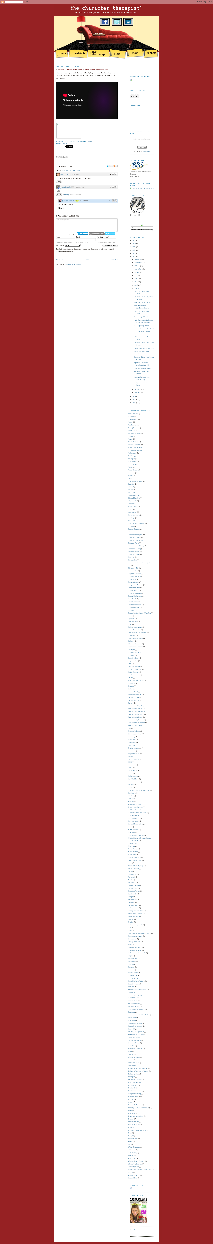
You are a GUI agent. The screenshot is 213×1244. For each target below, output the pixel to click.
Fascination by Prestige (136, 720)
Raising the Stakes (134, 942)
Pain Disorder (132, 894)
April (136, 285)
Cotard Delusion (133, 602)
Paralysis (131, 897)
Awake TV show (133, 470)
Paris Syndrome (133, 908)
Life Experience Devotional (137, 813)
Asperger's (131, 459)
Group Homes (132, 770)
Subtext (130, 1054)
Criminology (132, 610)
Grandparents (132, 765)
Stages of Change (134, 1037)
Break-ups (131, 518)
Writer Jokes (68, 143)
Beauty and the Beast (135, 481)
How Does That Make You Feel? (139, 790)
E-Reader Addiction (134, 669)
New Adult (131, 877)
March (136, 288)
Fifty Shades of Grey (135, 734)
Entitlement (132, 683)
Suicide (130, 1060)
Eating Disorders (133, 672)
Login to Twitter (110, 233)
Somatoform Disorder (135, 1026)
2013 (134, 253)
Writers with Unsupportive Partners (139, 1169)
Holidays (131, 785)
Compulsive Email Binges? (143, 368)
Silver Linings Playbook (136, 1009)
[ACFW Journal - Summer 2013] (131, 1189)
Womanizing (132, 1153)
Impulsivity (132, 793)
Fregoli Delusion (133, 753)
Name (58, 237)
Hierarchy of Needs (134, 782)
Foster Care (132, 745)
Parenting (131, 902)
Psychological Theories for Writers (139, 933)
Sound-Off (131, 1029)
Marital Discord (133, 830)
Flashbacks (131, 740)
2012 (134, 256)
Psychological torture (135, 936)
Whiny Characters (134, 1147)
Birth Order (132, 492)
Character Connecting (135, 540)
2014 (134, 250)
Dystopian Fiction (134, 666)
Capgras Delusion (134, 529)
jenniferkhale (66, 187)
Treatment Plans (133, 1122)
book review (132, 512)
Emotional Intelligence (135, 680)
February (137, 389)
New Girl (131, 880)
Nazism (130, 871)
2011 (134, 396)
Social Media (132, 1018)
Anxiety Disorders (134, 444)
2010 (134, 399)
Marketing (131, 832)
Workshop (131, 1155)
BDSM (130, 478)
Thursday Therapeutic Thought (138, 1108)
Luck (130, 827)
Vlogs (130, 1144)
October (137, 266)
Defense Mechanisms (135, 627)
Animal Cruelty (133, 442)
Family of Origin (133, 697)
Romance (131, 967)
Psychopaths (132, 939)
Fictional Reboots (134, 731)
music (130, 863)
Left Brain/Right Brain (135, 810)
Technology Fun (133, 1074)
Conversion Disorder (135, 593)
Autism (130, 467)
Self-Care (131, 987)
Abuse (130, 422)
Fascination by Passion (135, 714)
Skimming (131, 1012)
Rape (130, 944)
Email (78, 237)
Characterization (133, 554)
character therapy (134, 551)
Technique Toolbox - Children (138, 1071)
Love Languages (133, 821)
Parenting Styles (133, 905)
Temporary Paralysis (135, 1079)
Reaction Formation (134, 947)
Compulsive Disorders (135, 585)
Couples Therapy (134, 607)
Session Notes (132, 1001)
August (137, 272)
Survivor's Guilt (133, 1063)
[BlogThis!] (59, 157)
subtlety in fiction (134, 1057)
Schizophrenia (133, 978)
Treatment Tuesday (134, 1124)
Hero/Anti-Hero (133, 779)
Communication (133, 582)
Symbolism (132, 1065)
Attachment (132, 464)
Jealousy (131, 801)
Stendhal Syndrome (134, 1040)
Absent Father (132, 419)
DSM (130, 663)
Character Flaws (133, 543)
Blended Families (134, 498)
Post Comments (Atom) (72, 264)
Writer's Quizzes (133, 1167)
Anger (130, 439)
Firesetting (131, 737)
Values (130, 1141)
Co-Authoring (132, 571)
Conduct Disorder (134, 588)
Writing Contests (133, 1175)
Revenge (131, 964)
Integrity (131, 798)
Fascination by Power (135, 717)
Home (87, 260)
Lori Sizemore (65, 174)
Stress (130, 1051)
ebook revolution (134, 675)
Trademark (131, 1113)
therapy (130, 1102)
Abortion (131, 416)
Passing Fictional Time (135, 911)
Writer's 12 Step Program (136, 1161)
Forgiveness (132, 742)
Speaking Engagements (136, 1032)
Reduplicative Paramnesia (136, 953)
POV (129, 928)
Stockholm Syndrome (135, 1049)
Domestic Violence (134, 652)
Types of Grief (132, 1139)
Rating (68, 170)
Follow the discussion (115, 166)
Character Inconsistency (136, 546)
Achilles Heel (132, 425)
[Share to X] (62, 157)
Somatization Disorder (135, 1023)
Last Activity (76, 170)
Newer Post (59, 260)
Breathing (131, 520)
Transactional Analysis (135, 1116)
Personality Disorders (135, 913)
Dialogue (131, 641)
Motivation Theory (134, 857)
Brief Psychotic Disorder (136, 523)
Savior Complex (133, 973)
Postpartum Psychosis (135, 925)
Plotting (130, 922)
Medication (132, 843)
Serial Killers (132, 998)
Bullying (131, 526)
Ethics (130, 689)
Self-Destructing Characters (137, 989)
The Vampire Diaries (135, 1091)
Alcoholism (132, 430)
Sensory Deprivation (135, 995)
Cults (130, 616)
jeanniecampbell (69, 200)
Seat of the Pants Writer (135, 981)
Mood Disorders (133, 849)
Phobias (130, 919)
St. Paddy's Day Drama (141, 326)
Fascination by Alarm (135, 708)
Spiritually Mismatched (136, 1034)
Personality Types (134, 916)
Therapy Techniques (135, 1105)
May (136, 282)
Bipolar (130, 490)
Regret (130, 956)
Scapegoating (132, 975)
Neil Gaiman (132, 874)
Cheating (131, 557)
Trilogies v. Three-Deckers (137, 1130)
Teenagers (131, 1077)
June (136, 279)
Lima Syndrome (133, 815)
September (138, 269)
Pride (130, 930)
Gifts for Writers (133, 759)
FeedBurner (146, 151)
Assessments (132, 461)
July (136, 275)
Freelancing (132, 751)
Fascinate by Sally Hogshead (137, 706)
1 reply (66, 194)
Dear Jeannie (132, 621)
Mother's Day (132, 854)
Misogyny (131, 846)
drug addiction (133, 661)
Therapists (131, 1099)
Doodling (131, 655)
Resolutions (132, 961)
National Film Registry (135, 866)
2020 (134, 240)
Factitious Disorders (134, 695)
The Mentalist (132, 1085)
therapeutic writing (134, 1094)
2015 (134, 247)
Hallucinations (133, 776)
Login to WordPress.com (97, 233)
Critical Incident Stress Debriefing (139, 613)
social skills (132, 1020)
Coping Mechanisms (135, 596)
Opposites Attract (134, 891)
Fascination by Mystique (136, 711)
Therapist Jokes (133, 1096)
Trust (130, 1133)
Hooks (130, 787)
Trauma (130, 1119)
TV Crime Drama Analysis (142, 302)
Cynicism (131, 618)
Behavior (131, 484)
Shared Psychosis (134, 1006)
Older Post (114, 260)
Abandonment (133, 414)
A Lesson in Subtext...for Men (144, 348)
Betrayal (131, 487)
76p (77, 200)
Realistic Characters (134, 950)
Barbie (130, 475)
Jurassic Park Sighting (135, 807)
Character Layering (134, 549)
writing (130, 1172)
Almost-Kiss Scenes (134, 433)
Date (63, 170)
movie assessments (134, 860)
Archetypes (132, 453)
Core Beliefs (132, 599)
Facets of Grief (133, 692)
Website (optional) (103, 237)
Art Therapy (132, 456)
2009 (134, 403)
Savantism (131, 970)
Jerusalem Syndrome (135, 804)
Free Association (133, 748)
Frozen (130, 756)
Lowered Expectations (135, 824)
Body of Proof (132, 506)
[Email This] (57, 157)
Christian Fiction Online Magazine (139, 563)
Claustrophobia (133, 568)
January (137, 392)
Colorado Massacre (134, 576)
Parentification (133, 899)
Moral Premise (133, 852)
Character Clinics (134, 537)
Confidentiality (133, 590)
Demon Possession (134, 630)
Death (130, 624)
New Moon (131, 883)
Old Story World (133, 888)
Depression (131, 635)
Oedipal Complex (134, 885)
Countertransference (135, 604)
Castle (130, 532)
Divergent (131, 650)
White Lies (131, 1150)
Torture (130, 1110)
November (138, 262)
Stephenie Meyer (133, 1043)
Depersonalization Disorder (137, 633)
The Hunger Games (134, 1082)
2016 (134, 244)
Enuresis (131, 686)
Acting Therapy (133, 428)
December (138, 259)
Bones (130, 509)
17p (73, 187)
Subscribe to (60, 245)
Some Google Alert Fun (141, 317)
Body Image (132, 504)
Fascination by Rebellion (136, 723)
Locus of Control (133, 818)
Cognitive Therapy (134, 573)
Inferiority (131, 796)
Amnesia (131, 436)
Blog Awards (132, 501)
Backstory (131, 473)
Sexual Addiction (134, 1003)
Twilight (131, 1136)
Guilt (130, 773)
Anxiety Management (135, 447)
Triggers (131, 1127)
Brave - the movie (134, 515)
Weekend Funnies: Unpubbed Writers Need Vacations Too (144, 331)
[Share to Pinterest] (66, 157)
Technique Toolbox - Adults (137, 1068)
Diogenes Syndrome (135, 644)
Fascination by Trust (135, 725)
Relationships (132, 958)
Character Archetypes (135, 535)
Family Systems (133, 700)
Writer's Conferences (135, 1164)
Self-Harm (131, 992)
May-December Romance (136, 835)
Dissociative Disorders (135, 647)
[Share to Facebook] (64, 157)
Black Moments (133, 495)
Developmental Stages (135, 638)
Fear (129, 728)
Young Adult (132, 1178)
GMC (130, 762)
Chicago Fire (132, 560)
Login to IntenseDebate (82, 233)
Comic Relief (132, 579)
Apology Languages (135, 450)
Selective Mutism (134, 984)
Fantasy (130, 703)
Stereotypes (132, 1046)
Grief (129, 768)
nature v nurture (133, 868)
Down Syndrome (133, 658)
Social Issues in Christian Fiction (139, 1015)
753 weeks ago (75, 174)
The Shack (131, 1088)
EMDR (130, 678)
